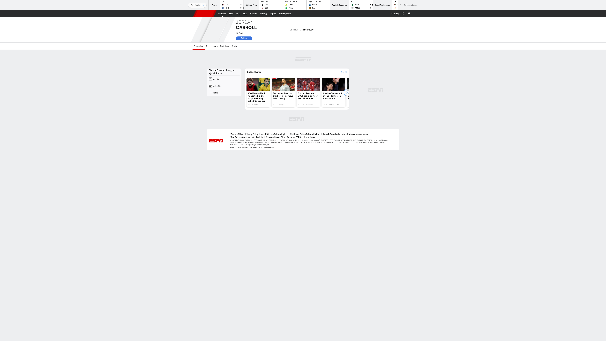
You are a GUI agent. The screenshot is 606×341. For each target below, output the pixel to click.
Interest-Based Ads (330, 134)
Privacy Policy (251, 134)
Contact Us (257, 137)
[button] (403, 13)
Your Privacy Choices (240, 137)
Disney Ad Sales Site (275, 137)
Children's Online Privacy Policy (304, 134)
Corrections (309, 137)
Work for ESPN (294, 137)
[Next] (400, 5)
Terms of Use (236, 134)
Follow (244, 38)
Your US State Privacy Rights (274, 134)
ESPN (204, 13)
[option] (258, 92)
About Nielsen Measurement (355, 134)
